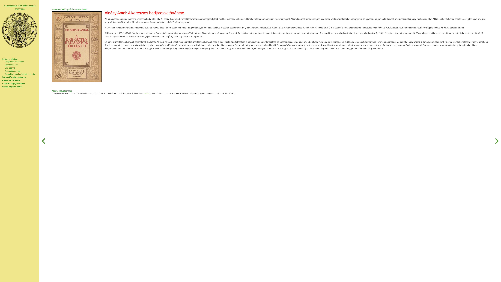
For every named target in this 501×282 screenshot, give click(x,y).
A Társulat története (11, 80)
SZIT (147, 93)
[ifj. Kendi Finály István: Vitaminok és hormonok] (43, 141)
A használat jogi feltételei (13, 83)
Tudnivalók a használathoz (14, 77)
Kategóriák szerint (12, 71)
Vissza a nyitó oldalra (12, 87)
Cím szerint (10, 68)
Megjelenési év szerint (14, 61)
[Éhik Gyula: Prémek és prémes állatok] (497, 141)
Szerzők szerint (11, 65)
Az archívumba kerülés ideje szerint (20, 74)
